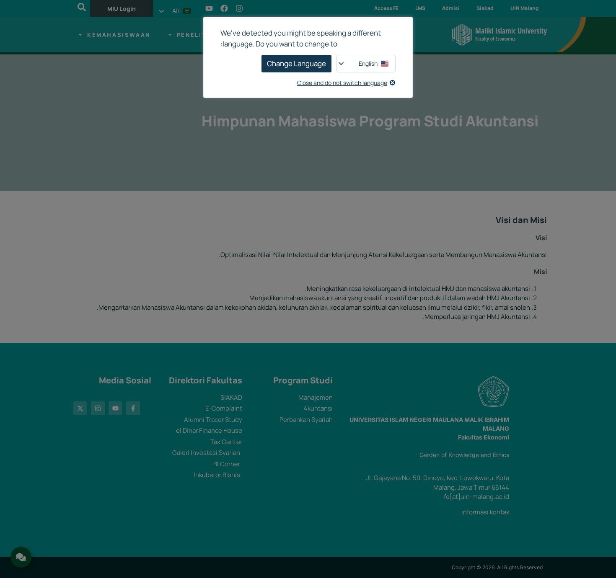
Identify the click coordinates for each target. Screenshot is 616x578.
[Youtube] (209, 8)
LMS (420, 8)
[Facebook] (224, 8)
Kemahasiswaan (118, 35)
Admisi (451, 8)
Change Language (296, 63)
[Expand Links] (20, 557)
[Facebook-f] (133, 408)
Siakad (485, 8)
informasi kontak (485, 512)
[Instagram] (239, 8)
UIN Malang (524, 8)
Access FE (386, 8)
